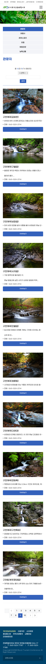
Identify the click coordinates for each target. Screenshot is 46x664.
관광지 (22, 29)
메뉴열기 (41, 7)
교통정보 (28, 634)
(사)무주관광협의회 (14, 7)
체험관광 (23, 47)
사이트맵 (13, 2)
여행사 (22, 33)
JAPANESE (30, 2)
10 (25, 615)
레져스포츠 (23, 38)
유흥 (22, 42)
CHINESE (39, 2)
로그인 (6, 2)
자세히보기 (23, 129)
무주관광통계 (18, 634)
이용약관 (21, 631)
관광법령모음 (8, 637)
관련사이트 (22, 659)
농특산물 (23, 52)
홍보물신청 (7, 634)
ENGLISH (20, 2)
